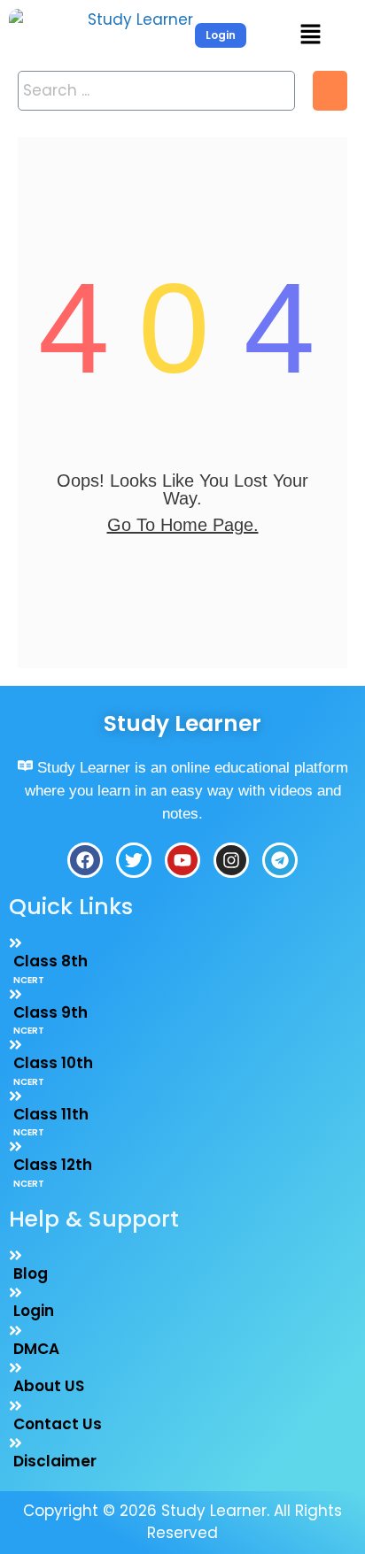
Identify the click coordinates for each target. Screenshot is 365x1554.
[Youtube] (182, 860)
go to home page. (183, 525)
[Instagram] (231, 860)
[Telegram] (280, 860)
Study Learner (182, 723)
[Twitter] (133, 860)
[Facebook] (85, 860)
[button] (310, 35)
